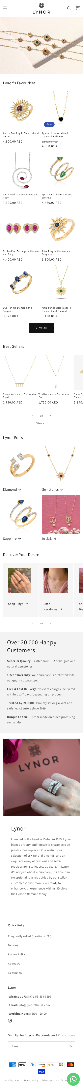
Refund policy (31, 1080)
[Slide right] (50, 415)
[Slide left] (32, 415)
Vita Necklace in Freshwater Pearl (53, 396)
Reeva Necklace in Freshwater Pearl (19, 396)
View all (41, 328)
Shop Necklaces (50, 606)
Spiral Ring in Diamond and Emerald (57, 196)
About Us (14, 963)
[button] (5, 8)
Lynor (17, 1080)
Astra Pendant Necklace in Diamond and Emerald (56, 309)
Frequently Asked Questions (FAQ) (30, 936)
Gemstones (50, 489)
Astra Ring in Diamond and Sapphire (57, 253)
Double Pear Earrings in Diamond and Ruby (21, 253)
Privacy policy (49, 1080)
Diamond (10, 489)
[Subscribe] (70, 1046)
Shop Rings (15, 604)
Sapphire (10, 538)
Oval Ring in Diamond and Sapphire (17, 309)
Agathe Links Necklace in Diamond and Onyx (55, 135)
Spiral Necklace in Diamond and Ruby (20, 196)
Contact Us (15, 972)
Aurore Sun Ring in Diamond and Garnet (21, 135)
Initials (47, 538)
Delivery (13, 945)
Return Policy (17, 954)
